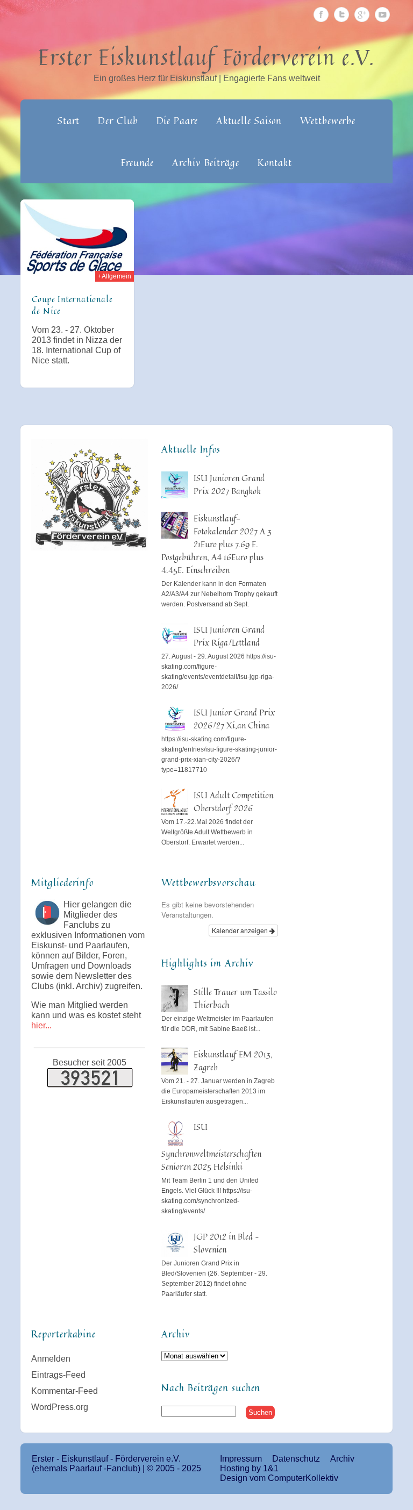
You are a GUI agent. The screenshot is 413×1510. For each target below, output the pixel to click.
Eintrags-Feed (58, 1374)
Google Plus (361, 14)
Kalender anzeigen (240, 930)
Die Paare (177, 120)
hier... (41, 1025)
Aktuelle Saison (249, 120)
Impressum (241, 1458)
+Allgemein (114, 276)
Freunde (137, 162)
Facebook (321, 14)
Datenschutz (296, 1458)
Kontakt (275, 162)
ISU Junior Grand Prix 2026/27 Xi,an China (234, 719)
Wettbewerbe (327, 120)
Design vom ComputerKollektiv (279, 1478)
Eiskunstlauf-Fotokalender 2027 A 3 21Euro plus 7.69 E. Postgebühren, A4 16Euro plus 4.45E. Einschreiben (216, 544)
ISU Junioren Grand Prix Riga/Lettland (229, 636)
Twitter (341, 14)
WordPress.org (59, 1407)
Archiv (342, 1458)
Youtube (382, 14)
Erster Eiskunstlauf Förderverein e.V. (206, 57)
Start (69, 120)
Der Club (118, 120)
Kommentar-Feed (64, 1391)
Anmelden (50, 1358)
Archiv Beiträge (205, 162)
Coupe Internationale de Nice (72, 304)
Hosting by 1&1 (249, 1468)
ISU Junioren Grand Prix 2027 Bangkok (229, 484)
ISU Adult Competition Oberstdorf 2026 (233, 801)
